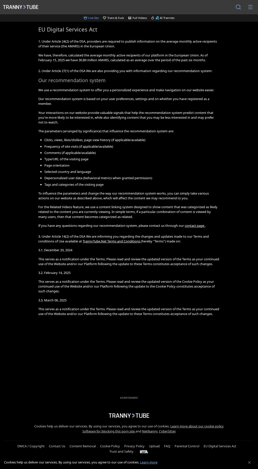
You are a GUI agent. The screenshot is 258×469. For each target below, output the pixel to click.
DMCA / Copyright (31, 446)
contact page (195, 225)
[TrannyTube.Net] (20, 7)
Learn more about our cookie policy (197, 426)
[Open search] (238, 7)
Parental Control (187, 446)
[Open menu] (250, 7)
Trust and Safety (121, 451)
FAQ (167, 446)
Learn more (148, 462)
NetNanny (149, 431)
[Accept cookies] (249, 462)
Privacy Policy (134, 446)
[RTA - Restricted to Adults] (144, 451)
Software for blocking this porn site (109, 431)
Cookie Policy (110, 446)
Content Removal (83, 446)
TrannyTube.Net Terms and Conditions (112, 241)
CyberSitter (167, 431)
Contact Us (57, 446)
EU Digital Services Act (220, 446)
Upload (154, 446)
